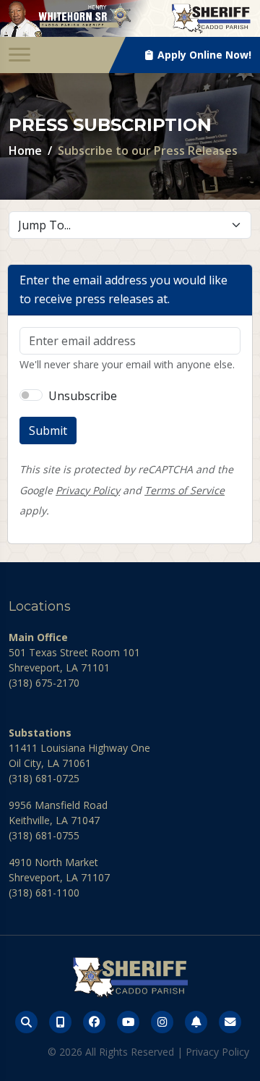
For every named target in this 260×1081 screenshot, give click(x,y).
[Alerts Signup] (196, 1022)
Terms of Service (184, 490)
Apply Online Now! (203, 55)
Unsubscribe (82, 396)
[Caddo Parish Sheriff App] (60, 1022)
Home (25, 150)
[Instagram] (162, 1022)
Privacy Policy (88, 490)
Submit (48, 430)
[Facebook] (94, 1022)
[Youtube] (128, 1022)
